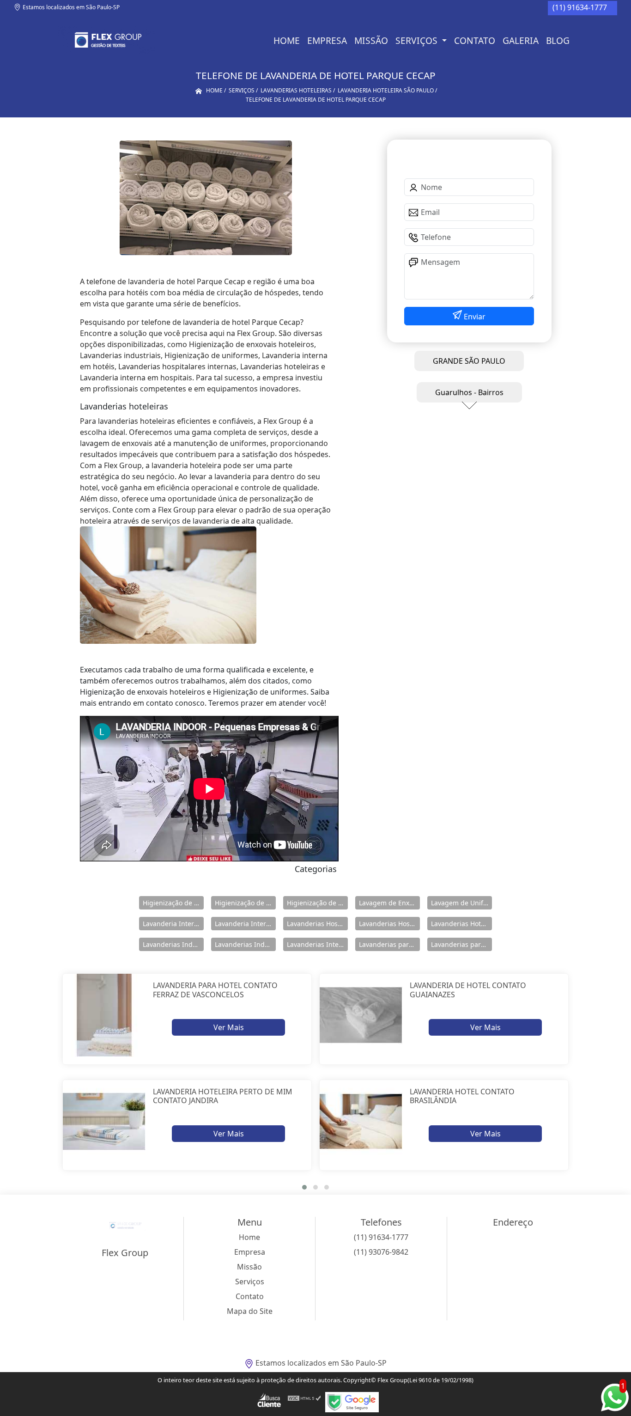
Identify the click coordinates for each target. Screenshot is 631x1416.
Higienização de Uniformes (317, 902)
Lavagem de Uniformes (461, 902)
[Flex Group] (106, 40)
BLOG (558, 40)
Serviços (417, 40)
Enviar (473, 316)
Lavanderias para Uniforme (461, 944)
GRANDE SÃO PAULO (469, 361)
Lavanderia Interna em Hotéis (245, 923)
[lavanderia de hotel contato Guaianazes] (361, 1015)
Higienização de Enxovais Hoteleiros (245, 902)
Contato (474, 40)
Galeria (521, 40)
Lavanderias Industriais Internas (245, 944)
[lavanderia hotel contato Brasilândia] (361, 1121)
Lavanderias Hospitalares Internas (389, 923)
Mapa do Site (250, 1311)
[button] (304, 1187)
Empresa (327, 40)
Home (286, 40)
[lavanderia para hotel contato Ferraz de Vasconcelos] (104, 1015)
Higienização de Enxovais (173, 902)
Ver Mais (228, 1027)
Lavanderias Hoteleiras (461, 923)
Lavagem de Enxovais (389, 902)
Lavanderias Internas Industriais (317, 944)
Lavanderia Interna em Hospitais (173, 923)
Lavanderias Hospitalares (317, 923)
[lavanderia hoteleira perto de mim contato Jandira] (104, 1121)
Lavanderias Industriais (173, 944)
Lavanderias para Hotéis (389, 944)
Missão (371, 40)
